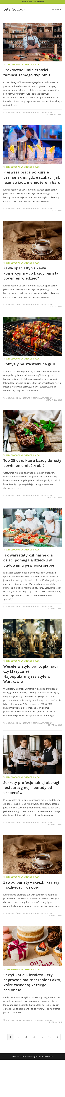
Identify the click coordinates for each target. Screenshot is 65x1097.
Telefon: (26, 1)
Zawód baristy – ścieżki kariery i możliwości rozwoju (32, 885)
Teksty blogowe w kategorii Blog (21, 64)
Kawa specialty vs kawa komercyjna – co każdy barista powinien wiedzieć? (30, 273)
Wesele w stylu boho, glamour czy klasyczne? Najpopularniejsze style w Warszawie (30, 674)
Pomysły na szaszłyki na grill (29, 363)
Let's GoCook (14, 9)
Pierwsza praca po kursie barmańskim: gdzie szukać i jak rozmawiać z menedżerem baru (31, 177)
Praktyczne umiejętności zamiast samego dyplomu (26, 72)
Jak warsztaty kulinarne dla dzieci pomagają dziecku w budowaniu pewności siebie (28, 560)
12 (49, 1037)
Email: (39, 1)
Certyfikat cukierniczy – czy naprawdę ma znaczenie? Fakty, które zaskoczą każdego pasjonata (32, 982)
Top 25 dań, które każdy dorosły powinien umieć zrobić (32, 463)
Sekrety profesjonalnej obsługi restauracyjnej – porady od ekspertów (31, 787)
